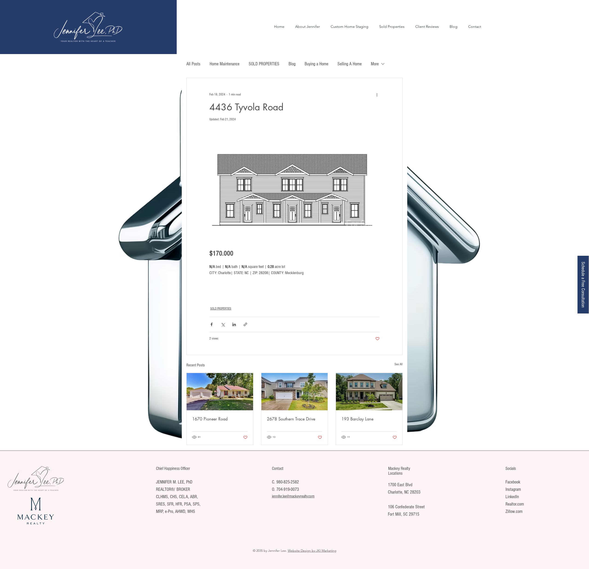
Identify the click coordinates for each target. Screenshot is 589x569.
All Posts (193, 63)
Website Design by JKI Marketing (312, 551)
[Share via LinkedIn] (234, 324)
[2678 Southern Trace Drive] (294, 391)
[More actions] (377, 94)
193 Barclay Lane (357, 419)
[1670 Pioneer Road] (220, 391)
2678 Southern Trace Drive (291, 419)
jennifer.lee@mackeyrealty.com (293, 496)
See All (399, 364)
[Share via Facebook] (211, 324)
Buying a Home (316, 63)
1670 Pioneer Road (210, 419)
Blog (292, 63)
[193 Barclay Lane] (369, 391)
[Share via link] (245, 324)
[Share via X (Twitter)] (223, 324)
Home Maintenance (225, 63)
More (375, 63)
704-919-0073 (287, 489)
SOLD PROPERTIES (264, 63)
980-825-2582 (287, 482)
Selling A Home (350, 63)
